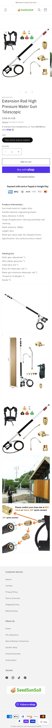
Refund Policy (12, 611)
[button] (5, 10)
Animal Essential (13, 653)
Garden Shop (11, 647)
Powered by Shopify (34, 726)
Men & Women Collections (17, 641)
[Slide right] (32, 92)
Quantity (5, 146)
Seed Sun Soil (21, 726)
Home (8, 628)
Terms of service (13, 598)
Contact (9, 585)
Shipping (5, 122)
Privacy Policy (12, 592)
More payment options (26, 176)
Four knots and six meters (17, 140)
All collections (12, 635)
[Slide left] (20, 92)
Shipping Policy (12, 604)
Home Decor (11, 660)
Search (9, 579)
